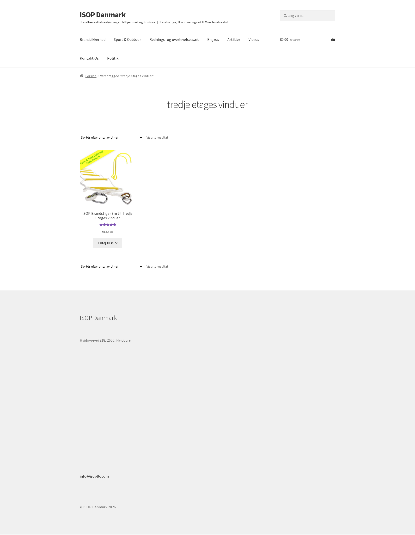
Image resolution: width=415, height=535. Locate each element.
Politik (112, 58)
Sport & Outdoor (127, 39)
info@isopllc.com (94, 476)
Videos (254, 39)
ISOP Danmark (103, 14)
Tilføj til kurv (107, 243)
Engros (213, 39)
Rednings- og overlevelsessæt (174, 39)
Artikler (233, 39)
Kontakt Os (89, 58)
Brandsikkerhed (92, 39)
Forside (91, 76)
